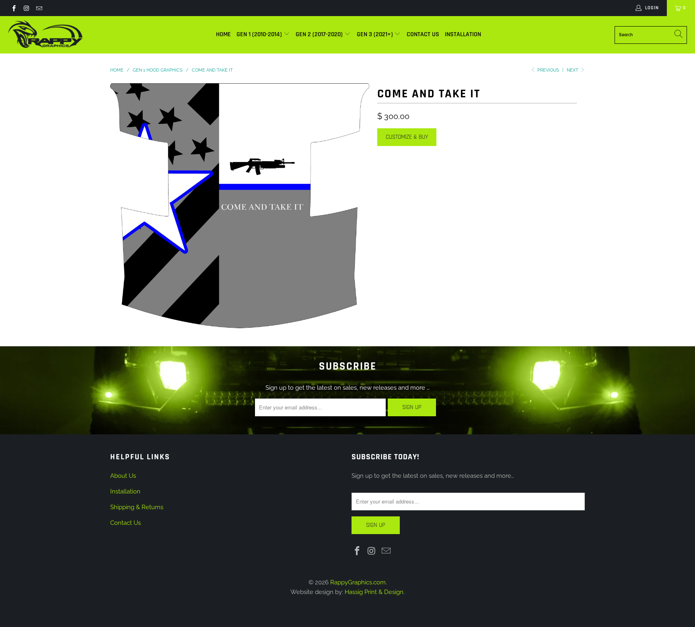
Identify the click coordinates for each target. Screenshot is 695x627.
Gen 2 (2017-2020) (320, 34)
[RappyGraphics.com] (45, 34)
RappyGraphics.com (358, 582)
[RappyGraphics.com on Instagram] (26, 8)
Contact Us (423, 34)
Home (223, 34)
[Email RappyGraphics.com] (38, 8)
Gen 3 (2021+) (376, 34)
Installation (463, 34)
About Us (123, 475)
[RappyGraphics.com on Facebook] (13, 8)
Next (573, 70)
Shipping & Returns (136, 507)
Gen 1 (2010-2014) (260, 34)
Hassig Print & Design (374, 592)
